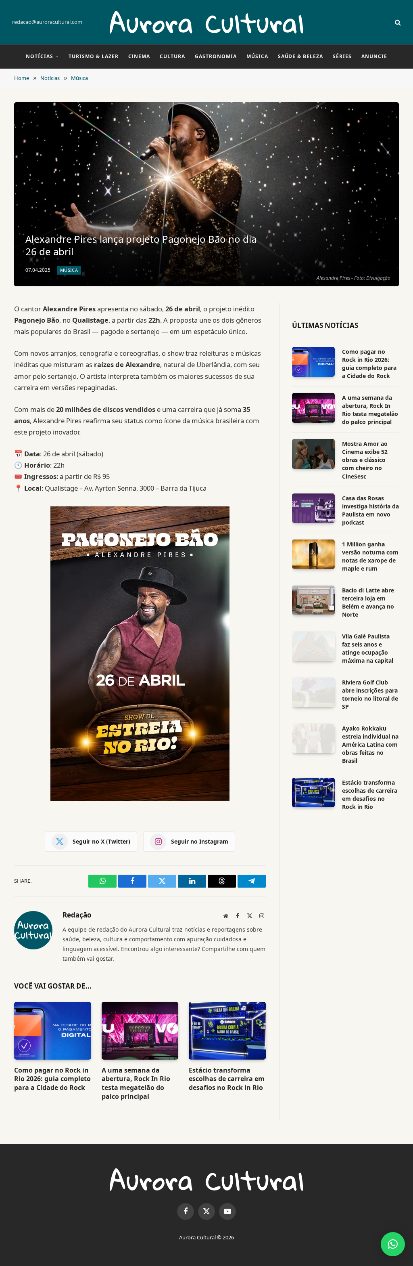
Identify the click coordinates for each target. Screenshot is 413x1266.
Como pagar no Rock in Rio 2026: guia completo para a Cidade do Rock (52, 1079)
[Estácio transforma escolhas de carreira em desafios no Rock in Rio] (227, 1031)
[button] (393, 1244)
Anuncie (374, 56)
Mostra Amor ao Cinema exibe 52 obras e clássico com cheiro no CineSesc (365, 460)
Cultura (172, 56)
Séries (342, 56)
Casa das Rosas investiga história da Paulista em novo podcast (370, 510)
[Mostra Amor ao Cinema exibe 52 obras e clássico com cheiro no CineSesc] (313, 453)
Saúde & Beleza (300, 56)
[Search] (397, 22)
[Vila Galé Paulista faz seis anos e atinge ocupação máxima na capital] (313, 646)
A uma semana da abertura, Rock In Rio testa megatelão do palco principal (136, 1083)
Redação (77, 915)
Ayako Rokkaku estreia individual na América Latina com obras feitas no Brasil (370, 744)
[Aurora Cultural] (206, 22)
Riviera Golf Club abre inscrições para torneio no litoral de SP (370, 694)
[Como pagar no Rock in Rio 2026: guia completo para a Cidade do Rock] (52, 1031)
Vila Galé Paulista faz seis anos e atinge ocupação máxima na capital (367, 648)
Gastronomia (216, 56)
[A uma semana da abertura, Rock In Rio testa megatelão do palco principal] (140, 1031)
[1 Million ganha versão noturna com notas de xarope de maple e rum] (313, 554)
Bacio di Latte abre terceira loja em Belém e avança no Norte (368, 602)
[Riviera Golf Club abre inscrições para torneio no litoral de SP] (313, 692)
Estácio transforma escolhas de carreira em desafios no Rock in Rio (227, 1079)
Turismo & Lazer (94, 56)
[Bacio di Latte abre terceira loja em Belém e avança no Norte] (313, 600)
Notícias (39, 56)
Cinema (139, 56)
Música (257, 56)
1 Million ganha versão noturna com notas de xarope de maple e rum (370, 556)
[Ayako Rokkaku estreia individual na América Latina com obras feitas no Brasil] (313, 738)
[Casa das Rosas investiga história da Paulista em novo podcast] (313, 508)
